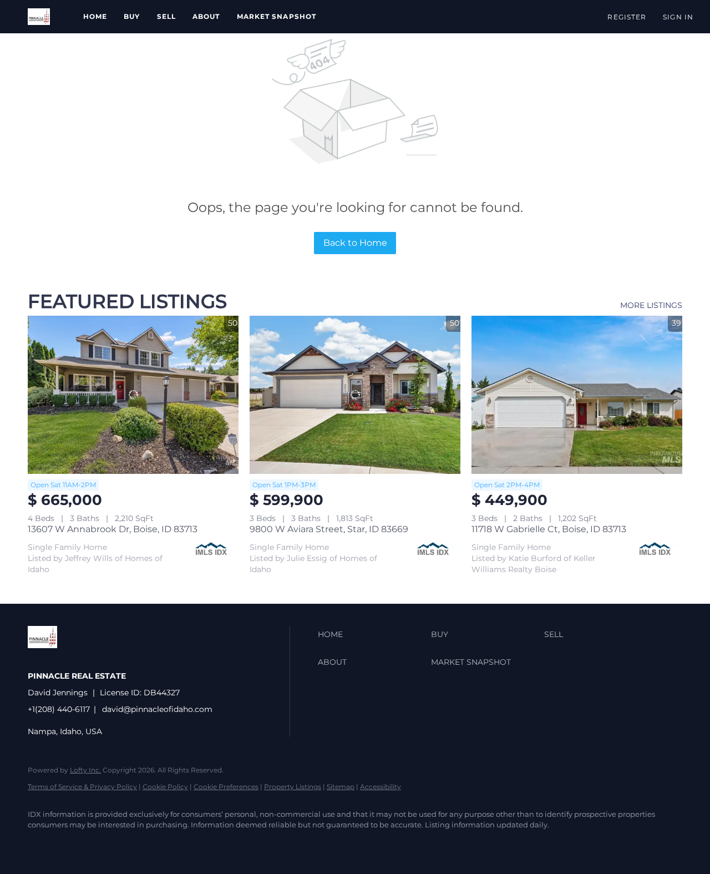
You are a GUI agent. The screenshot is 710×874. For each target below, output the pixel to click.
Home (95, 16)
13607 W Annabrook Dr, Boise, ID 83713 (112, 529)
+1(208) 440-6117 (59, 709)
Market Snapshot (277, 16)
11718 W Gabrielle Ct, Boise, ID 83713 (548, 529)
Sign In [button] (678, 17)
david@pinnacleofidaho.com (157, 709)
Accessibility (380, 786)
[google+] (137, 844)
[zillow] (73, 844)
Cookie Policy (165, 786)
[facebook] (41, 844)
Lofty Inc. (85, 770)
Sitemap (340, 786)
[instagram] (105, 844)
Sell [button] (166, 16)
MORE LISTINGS (651, 305)
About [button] (206, 16)
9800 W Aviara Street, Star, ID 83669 (329, 529)
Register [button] (626, 17)
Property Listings (292, 786)
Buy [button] (132, 16)
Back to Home (355, 243)
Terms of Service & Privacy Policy (82, 786)
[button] (39, 16)
